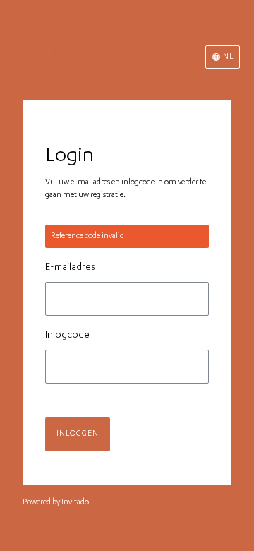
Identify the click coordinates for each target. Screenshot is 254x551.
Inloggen (77, 434)
